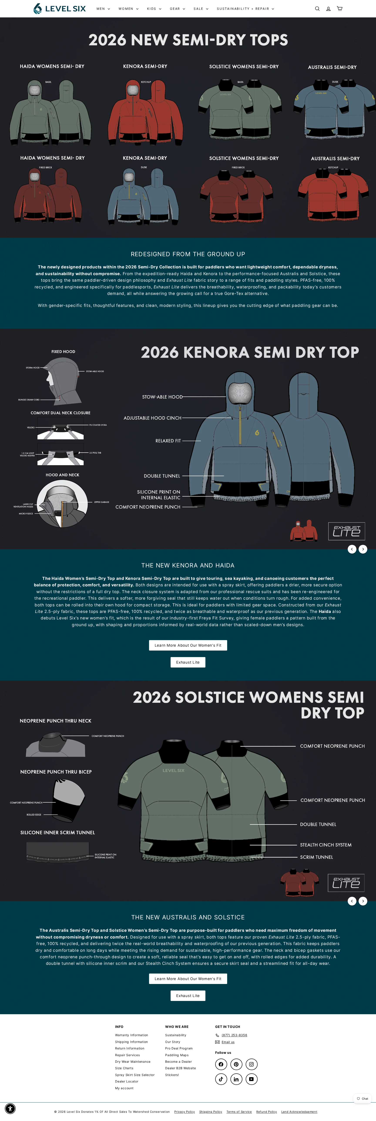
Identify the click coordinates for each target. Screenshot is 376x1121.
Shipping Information (131, 1042)
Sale (199, 8)
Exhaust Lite (188, 662)
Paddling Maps (177, 1055)
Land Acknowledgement (299, 1111)
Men (102, 8)
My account (124, 1088)
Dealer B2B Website (180, 1068)
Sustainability (175, 1035)
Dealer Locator (126, 1081)
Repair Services (127, 1055)
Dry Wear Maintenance (133, 1061)
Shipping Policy (210, 1111)
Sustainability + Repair (244, 8)
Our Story (172, 1042)
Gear (176, 8)
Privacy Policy (184, 1111)
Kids (152, 8)
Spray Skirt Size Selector (135, 1075)
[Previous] (352, 549)
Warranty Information (131, 1035)
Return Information (129, 1048)
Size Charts (124, 1068)
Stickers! (172, 1075)
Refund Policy (266, 1111)
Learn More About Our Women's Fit (188, 645)
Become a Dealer (178, 1061)
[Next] (363, 549)
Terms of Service (239, 1111)
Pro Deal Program (179, 1048)
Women (127, 8)
